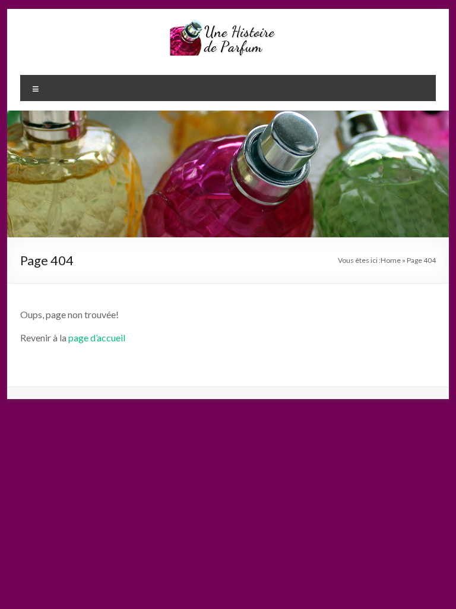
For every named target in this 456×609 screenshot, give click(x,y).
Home (391, 260)
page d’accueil (96, 337)
